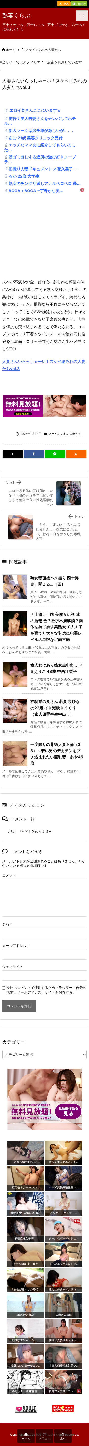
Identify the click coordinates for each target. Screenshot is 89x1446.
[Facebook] (34, 454)
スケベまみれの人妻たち (43, 50)
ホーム (11, 50)
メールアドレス (15, 945)
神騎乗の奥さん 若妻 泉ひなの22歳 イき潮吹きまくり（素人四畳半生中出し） (55, 707)
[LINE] (55, 454)
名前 (7, 924)
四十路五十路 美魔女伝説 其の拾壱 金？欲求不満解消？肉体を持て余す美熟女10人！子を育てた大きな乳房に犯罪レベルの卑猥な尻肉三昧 (56, 627)
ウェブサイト (12, 966)
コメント (9, 875)
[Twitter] (13, 454)
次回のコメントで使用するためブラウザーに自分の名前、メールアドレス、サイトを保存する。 (46, 989)
